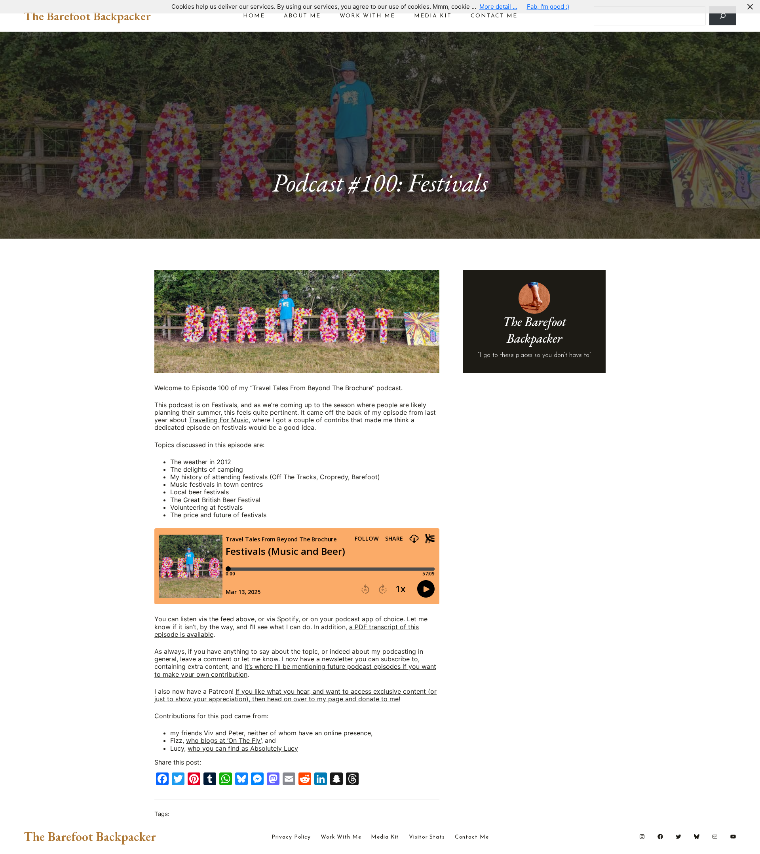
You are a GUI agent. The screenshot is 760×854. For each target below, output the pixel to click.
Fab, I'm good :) (548, 6)
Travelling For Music (219, 420)
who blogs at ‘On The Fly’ (223, 740)
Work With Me (341, 837)
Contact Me (472, 837)
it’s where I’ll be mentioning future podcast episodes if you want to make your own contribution (295, 670)
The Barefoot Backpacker (87, 16)
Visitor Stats (427, 837)
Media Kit (385, 837)
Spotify (287, 619)
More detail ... (498, 6)
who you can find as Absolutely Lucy (243, 748)
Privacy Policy (291, 837)
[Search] (722, 15)
